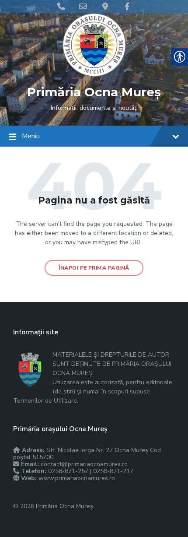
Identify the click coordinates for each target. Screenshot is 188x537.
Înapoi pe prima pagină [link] (94, 267)
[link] (94, 74)
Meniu (31, 136)
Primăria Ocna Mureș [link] (94, 91)
